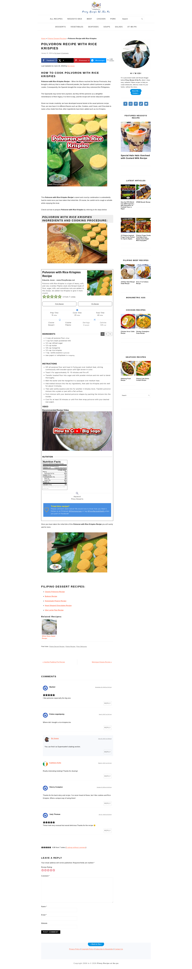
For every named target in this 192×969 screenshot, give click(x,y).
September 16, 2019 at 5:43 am (103, 687)
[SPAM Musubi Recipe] (143, 192)
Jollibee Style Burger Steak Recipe (128, 282)
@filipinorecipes (75, 511)
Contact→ (136, 93)
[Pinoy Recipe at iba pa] (96, 13)
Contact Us (118, 949)
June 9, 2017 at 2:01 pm (105, 714)
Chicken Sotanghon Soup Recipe (142, 332)
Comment (45, 876)
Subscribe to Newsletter (104, 949)
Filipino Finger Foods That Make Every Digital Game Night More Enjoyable (143, 238)
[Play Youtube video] (77, 431)
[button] (44, 297)
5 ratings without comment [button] (76, 847)
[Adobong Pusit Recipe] (128, 368)
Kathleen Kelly (55, 763)
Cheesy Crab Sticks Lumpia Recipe (142, 379)
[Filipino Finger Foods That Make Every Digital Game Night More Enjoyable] (143, 225)
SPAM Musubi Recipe (143, 202)
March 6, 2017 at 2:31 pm (105, 763)
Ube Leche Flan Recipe (54, 610)
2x (106, 334)
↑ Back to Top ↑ (96, 944)
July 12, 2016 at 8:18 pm (105, 814)
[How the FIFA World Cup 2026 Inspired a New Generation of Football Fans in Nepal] (128, 192)
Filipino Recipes (71, 646)
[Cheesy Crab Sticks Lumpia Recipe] (143, 368)
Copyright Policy (87, 949)
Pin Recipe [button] (95, 304)
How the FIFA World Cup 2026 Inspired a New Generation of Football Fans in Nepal (127, 205)
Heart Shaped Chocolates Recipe (58, 605)
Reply (107, 703)
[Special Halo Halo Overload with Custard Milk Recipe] (136, 137)
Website (44, 923)
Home (43, 38)
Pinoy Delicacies (81, 646)
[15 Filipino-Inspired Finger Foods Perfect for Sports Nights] (128, 225)
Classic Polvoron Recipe (55, 592)
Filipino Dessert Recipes (57, 38)
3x (110, 334)
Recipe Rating (46, 867)
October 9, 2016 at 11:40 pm (104, 787)
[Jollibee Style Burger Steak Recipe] (128, 271)
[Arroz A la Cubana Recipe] (143, 271)
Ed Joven (71, 66)
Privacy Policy (74, 949)
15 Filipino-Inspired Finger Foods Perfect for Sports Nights (128, 237)
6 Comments (65, 53)
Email (44, 915)
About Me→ (136, 91)
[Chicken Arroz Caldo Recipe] (128, 321)
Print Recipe (59, 304)
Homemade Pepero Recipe (55, 601)
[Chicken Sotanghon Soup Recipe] (143, 321)
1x (102, 334)
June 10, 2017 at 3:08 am (105, 738)
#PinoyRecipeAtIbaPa (96, 511)
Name (44, 906)
